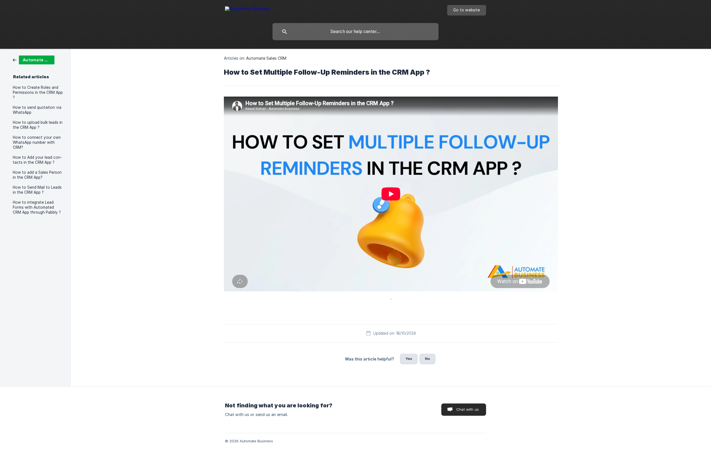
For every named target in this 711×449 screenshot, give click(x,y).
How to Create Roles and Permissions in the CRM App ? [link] (38, 92)
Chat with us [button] (467, 409)
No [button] (427, 358)
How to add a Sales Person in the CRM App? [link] (37, 175)
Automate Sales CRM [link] (266, 58)
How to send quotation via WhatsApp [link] (37, 110)
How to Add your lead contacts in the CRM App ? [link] (37, 160)
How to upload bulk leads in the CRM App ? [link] (37, 125)
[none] (248, 9)
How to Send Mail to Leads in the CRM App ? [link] (37, 190)
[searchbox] (355, 31)
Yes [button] (408, 358)
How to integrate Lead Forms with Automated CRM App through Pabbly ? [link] (37, 207)
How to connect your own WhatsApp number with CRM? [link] (37, 142)
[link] (33, 59)
